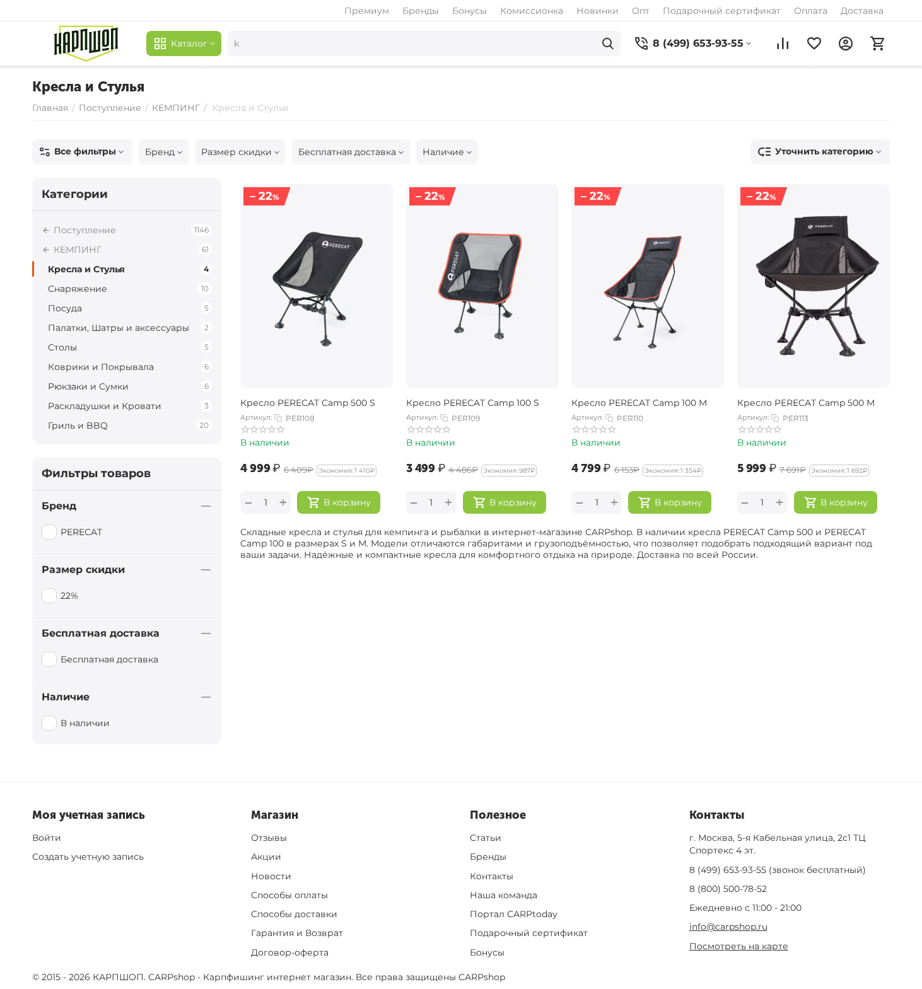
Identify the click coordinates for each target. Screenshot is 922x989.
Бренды (420, 10)
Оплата (810, 10)
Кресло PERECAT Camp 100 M (639, 402)
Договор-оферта (290, 952)
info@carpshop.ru (728, 926)
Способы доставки (294, 914)
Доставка (862, 10)
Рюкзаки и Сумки (128, 386)
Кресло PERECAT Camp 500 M (806, 402)
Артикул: (256, 417)
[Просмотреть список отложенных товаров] (814, 43)
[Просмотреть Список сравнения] (782, 43)
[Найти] (608, 43)
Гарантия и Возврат (297, 933)
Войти (46, 837)
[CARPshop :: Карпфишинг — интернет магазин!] (86, 43)
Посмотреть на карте (738, 946)
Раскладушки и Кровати (128, 406)
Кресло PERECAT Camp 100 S (472, 402)
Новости (271, 876)
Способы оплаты (289, 895)
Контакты (491, 876)
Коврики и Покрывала (128, 367)
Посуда (128, 308)
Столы (128, 347)
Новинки (597, 10)
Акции (266, 856)
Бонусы (469, 10)
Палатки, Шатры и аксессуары (128, 327)
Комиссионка (531, 10)
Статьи (485, 837)
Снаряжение (128, 288)
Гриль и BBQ (128, 425)
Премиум (366, 10)
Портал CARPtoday (513, 914)
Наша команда (503, 895)
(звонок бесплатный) (777, 870)
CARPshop (481, 977)
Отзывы (269, 837)
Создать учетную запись (88, 856)
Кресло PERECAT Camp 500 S (307, 402)
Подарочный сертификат (722, 10)
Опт (641, 10)
